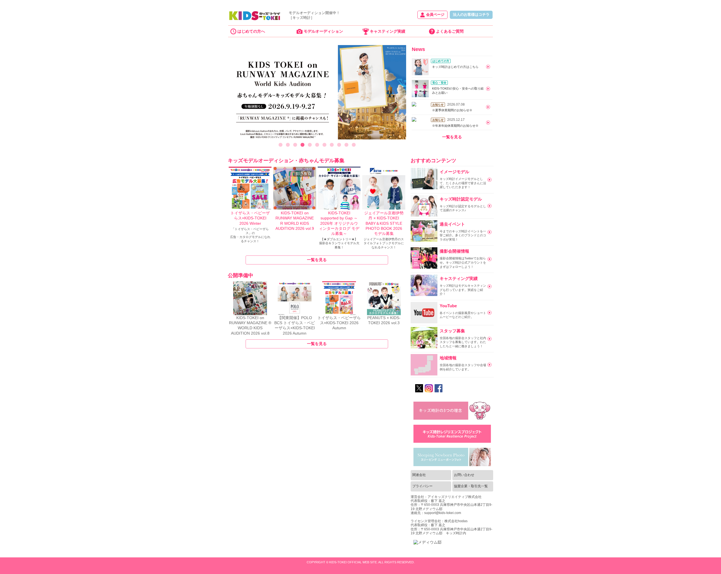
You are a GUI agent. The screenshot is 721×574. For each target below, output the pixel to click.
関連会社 (419, 475)
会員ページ (435, 15)
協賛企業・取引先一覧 (471, 486)
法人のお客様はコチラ (471, 15)
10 (346, 145)
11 (354, 145)
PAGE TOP (703, 564)
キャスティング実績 (387, 31)
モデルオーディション (323, 31)
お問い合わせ (464, 475)
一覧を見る (452, 137)
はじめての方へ (251, 31)
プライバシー (422, 486)
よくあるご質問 (450, 31)
